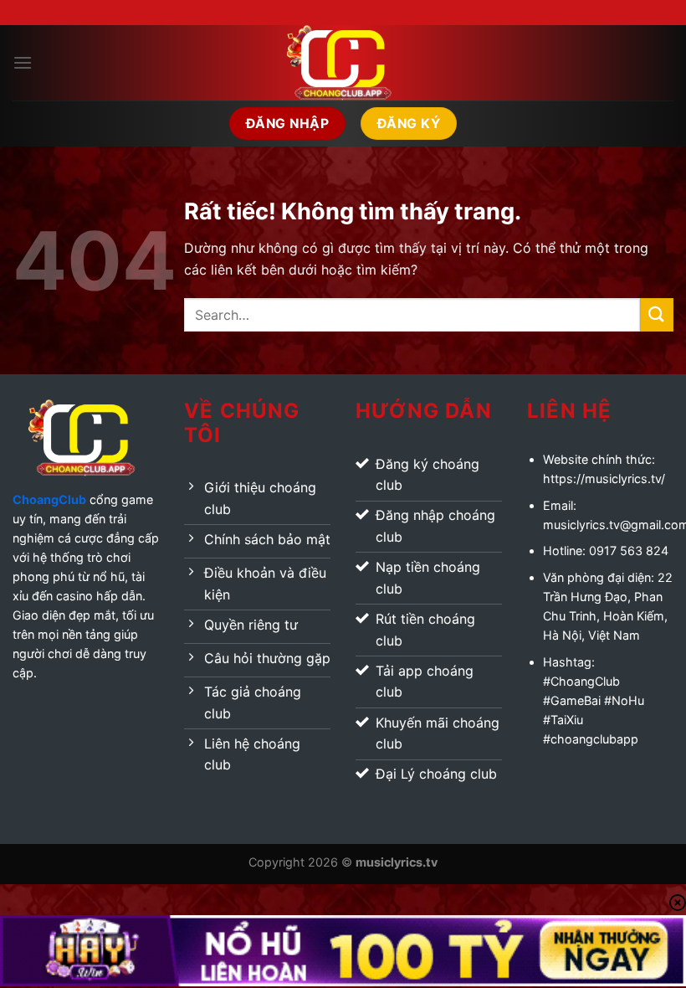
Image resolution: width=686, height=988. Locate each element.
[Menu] (23, 62)
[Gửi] (656, 314)
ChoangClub (49, 499)
